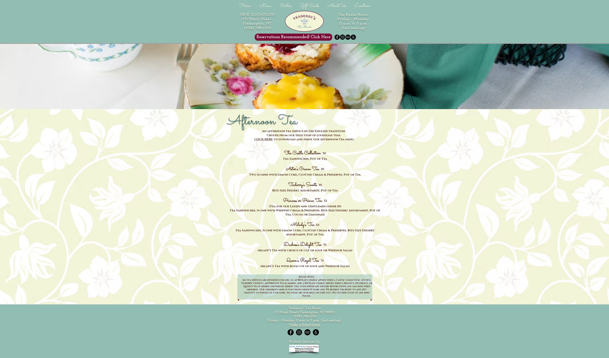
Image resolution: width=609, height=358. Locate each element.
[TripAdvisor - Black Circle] (347, 37)
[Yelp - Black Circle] (353, 37)
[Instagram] (342, 37)
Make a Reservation (304, 325)
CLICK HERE (263, 139)
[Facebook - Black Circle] (337, 37)
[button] (265, 4)
